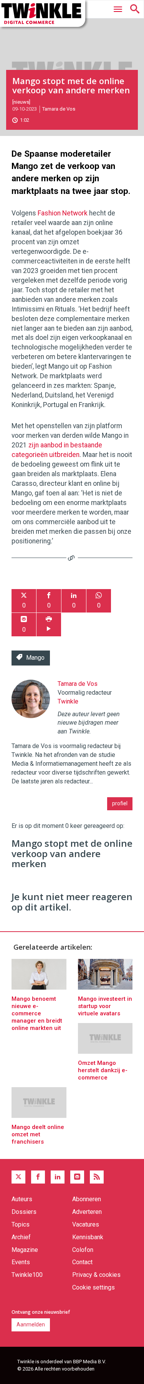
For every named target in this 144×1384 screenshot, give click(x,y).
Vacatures (85, 1224)
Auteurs (22, 1199)
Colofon (82, 1249)
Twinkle (68, 701)
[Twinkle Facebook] (38, 1177)
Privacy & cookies (96, 1274)
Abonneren (86, 1199)
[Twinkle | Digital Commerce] (42, 13)
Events (21, 1262)
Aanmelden (31, 1324)
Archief (21, 1237)
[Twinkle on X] (18, 1177)
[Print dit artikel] (48, 624)
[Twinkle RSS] (97, 1177)
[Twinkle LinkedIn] (58, 1177)
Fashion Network (63, 213)
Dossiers (24, 1211)
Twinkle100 (27, 1274)
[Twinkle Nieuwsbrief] (77, 1177)
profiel (119, 803)
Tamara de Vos (58, 109)
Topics (21, 1224)
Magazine (25, 1249)
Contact (82, 1262)
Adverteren (87, 1211)
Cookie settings (93, 1287)
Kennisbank (87, 1237)
